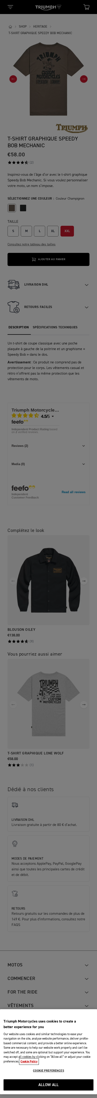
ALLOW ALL (48, 1085)
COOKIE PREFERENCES (48, 1071)
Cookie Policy (28, 1061)
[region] (48, 1051)
